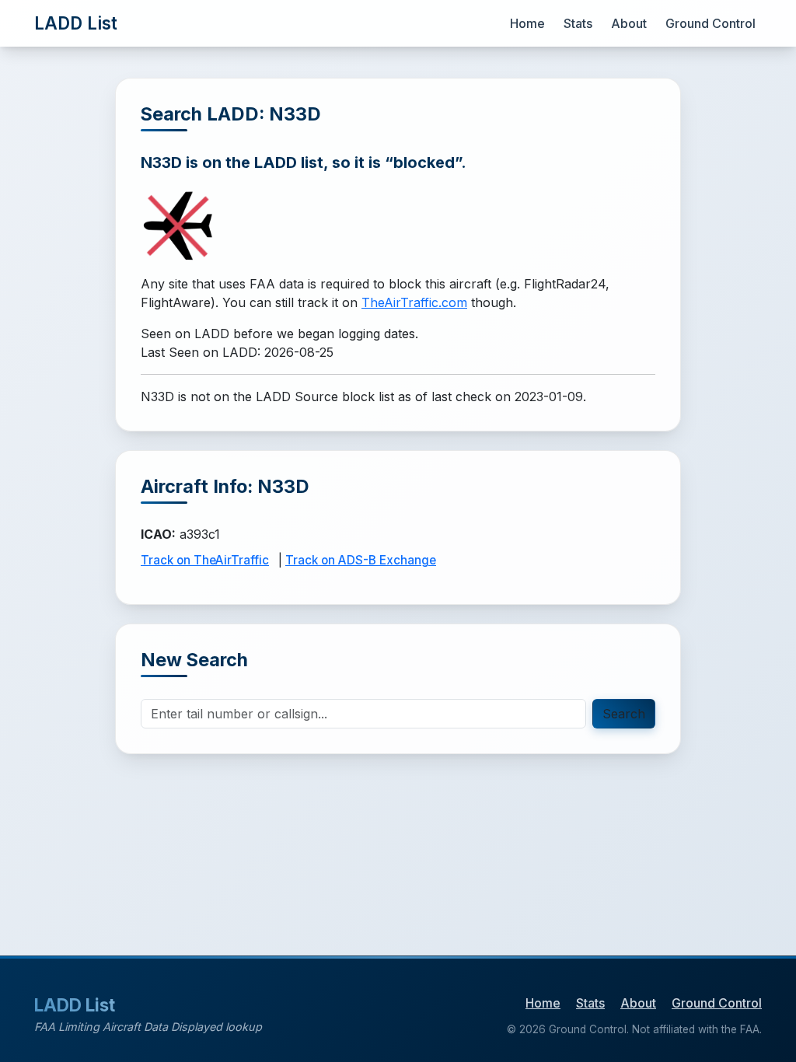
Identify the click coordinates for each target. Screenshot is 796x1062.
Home (527, 23)
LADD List (75, 22)
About (629, 23)
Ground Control (710, 23)
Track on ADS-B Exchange (360, 560)
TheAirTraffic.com (414, 302)
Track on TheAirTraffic (205, 560)
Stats (578, 23)
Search (623, 713)
